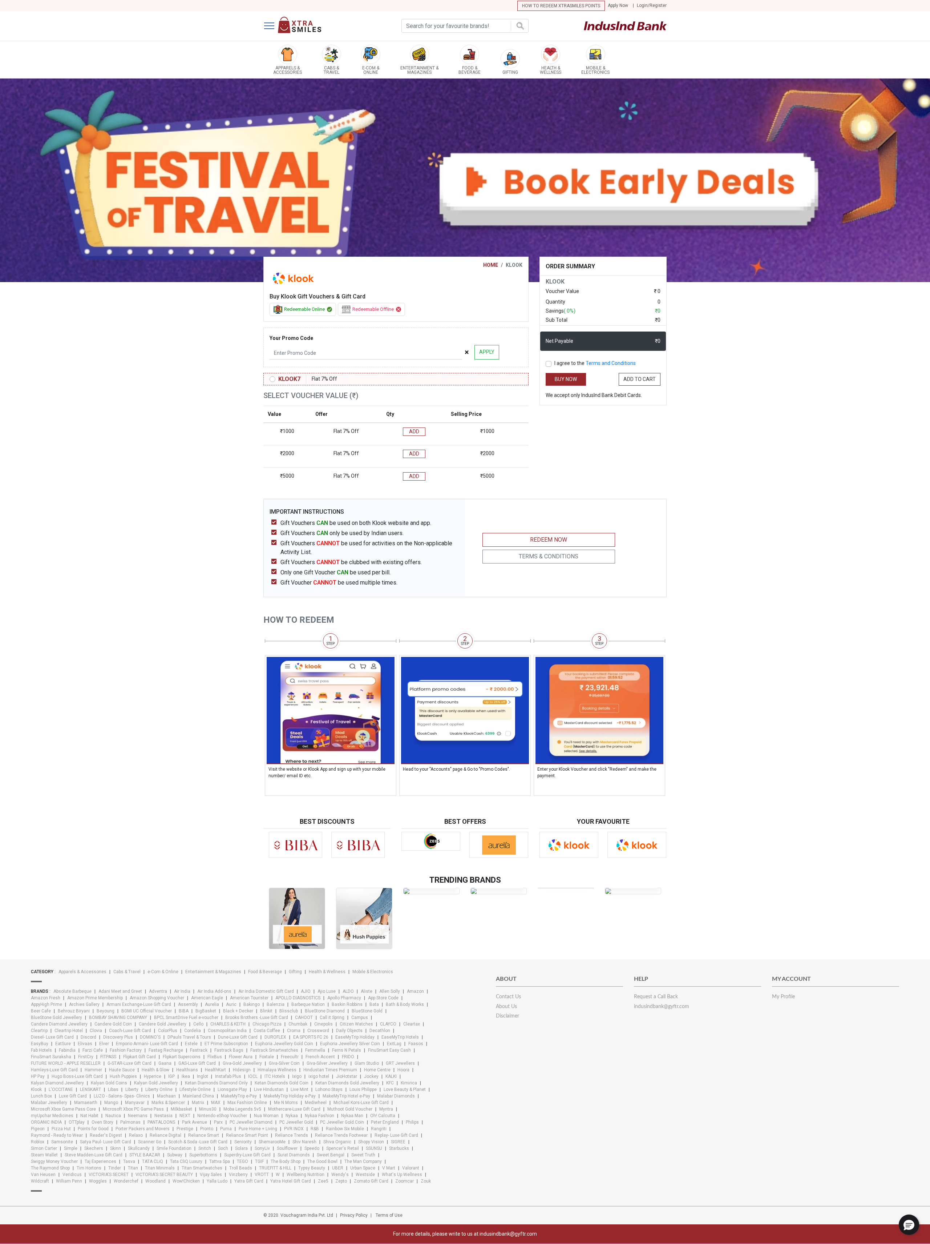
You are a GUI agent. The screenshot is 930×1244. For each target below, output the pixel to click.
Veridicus (72, 1174)
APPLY (486, 352)
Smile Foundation (174, 1148)
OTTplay (77, 1122)
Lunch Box (41, 1096)
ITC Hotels (274, 1076)
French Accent (320, 1056)
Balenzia (275, 1004)
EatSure (63, 1043)
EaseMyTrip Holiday (355, 1037)
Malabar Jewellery (49, 1102)
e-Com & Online (162, 971)
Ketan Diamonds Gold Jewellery (347, 1083)
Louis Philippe (363, 1089)
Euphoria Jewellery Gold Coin (284, 1043)
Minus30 (208, 1109)
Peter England (385, 1122)
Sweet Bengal (330, 1154)
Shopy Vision (371, 1141)
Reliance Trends (291, 1135)
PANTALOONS (161, 1122)
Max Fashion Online (247, 1102)
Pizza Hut (61, 1128)
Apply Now (618, 5)
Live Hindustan (269, 1089)
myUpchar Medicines (52, 1115)
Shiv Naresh (304, 1141)
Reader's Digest (106, 1135)
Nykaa (292, 1115)
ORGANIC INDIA (46, 1122)
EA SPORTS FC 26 (310, 1037)
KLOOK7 (289, 379)
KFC (390, 1083)
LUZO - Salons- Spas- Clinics (122, 1096)
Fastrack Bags (228, 1050)
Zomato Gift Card (371, 1181)
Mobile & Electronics (372, 971)
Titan (133, 1168)
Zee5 (323, 1181)
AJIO (306, 991)
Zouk (426, 1181)
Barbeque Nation (308, 1004)
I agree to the (595, 363)
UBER (337, 1168)
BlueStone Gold (367, 1011)
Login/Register (652, 5)
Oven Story (102, 1122)
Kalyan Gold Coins (109, 1083)
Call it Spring (332, 1017)
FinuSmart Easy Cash (389, 1050)
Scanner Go (149, 1141)
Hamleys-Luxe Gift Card (54, 1069)
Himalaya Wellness (277, 1069)
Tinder (114, 1168)
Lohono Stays (329, 1089)
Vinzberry (238, 1174)
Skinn (115, 1148)
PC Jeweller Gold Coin (342, 1122)
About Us (506, 1006)
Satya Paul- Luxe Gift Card (105, 1141)
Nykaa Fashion (319, 1115)
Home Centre (377, 1069)
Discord (88, 1037)
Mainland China (198, 1096)
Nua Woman (266, 1115)
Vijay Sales (211, 1174)
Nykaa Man (352, 1115)
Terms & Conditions (548, 556)
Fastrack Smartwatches (274, 1050)
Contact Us (508, 996)
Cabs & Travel (127, 971)
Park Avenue (194, 1122)
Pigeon (38, 1128)
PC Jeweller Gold (296, 1122)
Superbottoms (203, 1154)
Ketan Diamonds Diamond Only (216, 1083)
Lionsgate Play (232, 1089)
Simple (70, 1148)
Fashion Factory (126, 1050)
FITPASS (108, 1056)
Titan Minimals (160, 1168)
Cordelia (192, 1030)
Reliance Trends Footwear (341, 1135)
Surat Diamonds (294, 1154)
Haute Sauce (122, 1069)
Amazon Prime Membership (95, 997)
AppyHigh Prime (46, 1004)
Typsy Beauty (311, 1168)
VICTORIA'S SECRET (109, 1174)
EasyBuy (39, 1043)
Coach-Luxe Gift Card (130, 1030)
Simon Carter (44, 1148)
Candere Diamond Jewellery (59, 1024)
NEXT (184, 1115)
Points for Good (93, 1128)
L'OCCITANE (61, 1089)
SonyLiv (262, 1148)
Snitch (204, 1148)
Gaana (164, 1063)
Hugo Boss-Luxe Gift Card (77, 1076)
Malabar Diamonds (396, 1096)
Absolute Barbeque (72, 991)
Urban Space (362, 1168)
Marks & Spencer (168, 1102)
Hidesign (242, 1069)
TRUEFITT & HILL (275, 1168)
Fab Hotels (41, 1050)
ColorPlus (167, 1030)
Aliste (366, 991)
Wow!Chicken (186, 1181)
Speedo (311, 1148)
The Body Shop (285, 1161)
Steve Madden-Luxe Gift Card (93, 1154)
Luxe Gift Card (73, 1096)
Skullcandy (139, 1148)
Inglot (202, 1076)
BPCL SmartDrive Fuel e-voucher (186, 1017)
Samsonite (62, 1141)
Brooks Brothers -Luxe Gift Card (256, 1017)
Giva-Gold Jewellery (242, 1063)
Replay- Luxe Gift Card (396, 1135)
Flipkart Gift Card (139, 1056)
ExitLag (394, 1043)
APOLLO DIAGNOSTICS (297, 997)
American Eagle (207, 997)
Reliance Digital (165, 1135)
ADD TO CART (639, 379)
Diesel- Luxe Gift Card (52, 1037)
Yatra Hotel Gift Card (290, 1181)
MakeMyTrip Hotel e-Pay (346, 1096)
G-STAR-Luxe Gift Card (129, 1063)
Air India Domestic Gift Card (266, 991)
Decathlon (379, 1030)
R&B (315, 1128)
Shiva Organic (337, 1141)
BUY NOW (566, 379)
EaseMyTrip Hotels (400, 1037)
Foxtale (266, 1056)
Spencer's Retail (342, 1148)
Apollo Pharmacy (344, 997)
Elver (104, 1043)
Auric (231, 1004)
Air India (182, 991)
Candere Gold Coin (113, 1024)
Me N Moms (286, 1102)
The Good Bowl (322, 1161)
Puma (226, 1128)
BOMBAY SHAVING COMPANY (118, 1017)
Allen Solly (389, 991)
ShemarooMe (272, 1141)
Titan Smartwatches (202, 1168)
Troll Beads (240, 1168)
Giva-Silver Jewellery (327, 1063)
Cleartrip (39, 1030)
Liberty (131, 1089)
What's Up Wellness (402, 1174)
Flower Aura (240, 1056)
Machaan (166, 1096)
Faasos (415, 1043)
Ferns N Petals (346, 1050)
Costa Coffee (267, 1030)
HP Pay (38, 1076)
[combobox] (465, 26)
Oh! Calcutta (382, 1115)
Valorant (410, 1168)
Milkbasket (181, 1109)
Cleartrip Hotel (68, 1030)
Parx (218, 1122)
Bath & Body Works (405, 1004)
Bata (374, 1004)
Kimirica (409, 1083)
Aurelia (212, 1004)
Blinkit (266, 1011)
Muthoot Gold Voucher (349, 1109)
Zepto (341, 1181)
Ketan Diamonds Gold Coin (281, 1083)
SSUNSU (374, 1148)
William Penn (69, 1181)
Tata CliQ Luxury (186, 1161)
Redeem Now (548, 539)
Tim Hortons (89, 1168)
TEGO (242, 1161)
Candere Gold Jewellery (162, 1024)
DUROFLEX (275, 1037)
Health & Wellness (327, 971)
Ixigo (297, 1076)
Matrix (198, 1102)
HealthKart (215, 1069)
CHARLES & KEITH (228, 1024)
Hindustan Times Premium (330, 1069)
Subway (174, 1154)
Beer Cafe (41, 1011)
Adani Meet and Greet (120, 991)
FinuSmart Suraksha (51, 1056)
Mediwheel (316, 1102)
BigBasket (205, 1011)
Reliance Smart (203, 1135)
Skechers (93, 1148)
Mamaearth (85, 1102)
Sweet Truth (363, 1154)
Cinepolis (323, 1024)
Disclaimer (507, 1016)
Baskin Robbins (347, 1004)
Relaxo (136, 1135)
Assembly (188, 1004)
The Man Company (363, 1161)
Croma (293, 1030)
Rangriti (379, 1128)
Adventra (158, 991)
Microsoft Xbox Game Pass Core (63, 1109)
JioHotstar (346, 1076)
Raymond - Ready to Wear (57, 1135)
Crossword (318, 1030)
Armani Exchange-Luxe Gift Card (138, 1004)
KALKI (391, 1076)
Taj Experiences (100, 1161)
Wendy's (340, 1174)
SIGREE (398, 1141)
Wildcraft (40, 1181)
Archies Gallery (84, 1004)
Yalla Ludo (217, 1181)
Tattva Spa (219, 1161)
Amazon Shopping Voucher (157, 997)
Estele (191, 1043)
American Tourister (249, 997)
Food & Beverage (265, 971)
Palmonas (130, 1122)
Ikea (186, 1076)
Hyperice (152, 1076)
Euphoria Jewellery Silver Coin (350, 1043)
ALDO (348, 991)
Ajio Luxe (327, 991)
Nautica (113, 1115)
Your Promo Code (291, 338)
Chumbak (297, 1024)
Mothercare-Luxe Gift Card (294, 1109)
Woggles (98, 1181)
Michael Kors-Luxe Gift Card (361, 1102)
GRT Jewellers (400, 1063)
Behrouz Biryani (74, 1011)
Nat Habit (89, 1115)
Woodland (155, 1181)
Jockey (371, 1076)
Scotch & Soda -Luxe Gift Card (197, 1141)
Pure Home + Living (258, 1128)
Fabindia (67, 1050)
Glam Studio (367, 1063)
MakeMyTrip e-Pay (239, 1096)
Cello (198, 1024)
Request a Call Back (656, 996)
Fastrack (198, 1050)
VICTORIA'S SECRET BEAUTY (164, 1174)
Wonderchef (126, 1181)
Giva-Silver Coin (284, 1063)
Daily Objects (349, 1030)
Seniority (243, 1141)
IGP (171, 1076)
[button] (909, 1225)
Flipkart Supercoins (182, 1056)
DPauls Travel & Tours (189, 1037)
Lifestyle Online (195, 1089)
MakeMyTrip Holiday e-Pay (290, 1096)
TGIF (259, 1161)
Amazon (415, 991)
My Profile (783, 996)
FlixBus (214, 1056)
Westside (365, 1174)
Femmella (315, 1050)
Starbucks (399, 1148)
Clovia (96, 1030)
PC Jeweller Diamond (251, 1122)
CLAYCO (388, 1024)
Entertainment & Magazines (213, 971)
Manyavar (135, 1102)
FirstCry (85, 1056)
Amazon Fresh (45, 997)
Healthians (187, 1069)
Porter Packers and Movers (143, 1128)
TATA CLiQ (152, 1161)
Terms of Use (389, 1215)
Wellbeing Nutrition (305, 1174)
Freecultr (290, 1056)
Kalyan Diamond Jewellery (57, 1083)
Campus (359, 1017)
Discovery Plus (118, 1037)
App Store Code (383, 997)
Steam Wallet (44, 1154)
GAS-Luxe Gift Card (197, 1063)
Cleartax (411, 1024)
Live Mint (299, 1089)
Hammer (93, 1069)
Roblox (37, 1141)
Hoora (403, 1069)
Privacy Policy (354, 1215)
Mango (111, 1102)
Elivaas (85, 1043)
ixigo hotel (318, 1076)
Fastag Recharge (166, 1050)
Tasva (129, 1161)
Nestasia (163, 1115)
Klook (36, 1089)
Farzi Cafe (92, 1050)
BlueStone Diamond (325, 1011)
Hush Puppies (123, 1076)
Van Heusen (43, 1174)
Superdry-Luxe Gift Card (247, 1154)
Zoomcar (404, 1181)
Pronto (206, 1128)
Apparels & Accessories (82, 971)
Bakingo (251, 1004)
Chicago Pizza (267, 1024)
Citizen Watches (356, 1024)
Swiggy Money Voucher (54, 1161)
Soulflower (287, 1148)
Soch (223, 1148)
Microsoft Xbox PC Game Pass (133, 1109)
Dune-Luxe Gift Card (238, 1037)
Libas (113, 1089)
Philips (412, 1122)
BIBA (184, 1011)
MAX (216, 1102)
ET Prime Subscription (226, 1043)
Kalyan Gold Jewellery (156, 1083)
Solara (241, 1148)
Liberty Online (159, 1089)
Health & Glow (155, 1069)
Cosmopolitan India (227, 1030)
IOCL (253, 1076)
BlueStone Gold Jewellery (56, 1017)
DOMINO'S (150, 1037)
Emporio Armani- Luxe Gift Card (147, 1043)
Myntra (386, 1109)
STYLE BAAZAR (144, 1154)
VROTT (262, 1174)
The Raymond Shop (50, 1168)
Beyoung (105, 1011)
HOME (490, 265)
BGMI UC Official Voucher (146, 1011)
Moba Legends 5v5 (242, 1109)
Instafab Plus (228, 1076)
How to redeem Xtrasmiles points (561, 5)
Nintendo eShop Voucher (222, 1115)
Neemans (137, 1115)
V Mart (388, 1168)
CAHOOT (304, 1017)
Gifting (295, 971)
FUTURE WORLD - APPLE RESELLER (66, 1063)
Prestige (185, 1128)
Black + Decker (238, 1011)
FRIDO (348, 1056)
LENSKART (90, 1089)
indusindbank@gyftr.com (661, 1006)
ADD (414, 431)
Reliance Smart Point (247, 1135)
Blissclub (288, 1011)
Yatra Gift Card (248, 1181)
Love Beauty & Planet (405, 1089)
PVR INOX (294, 1128)
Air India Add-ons (214, 991)
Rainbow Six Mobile (345, 1128)
